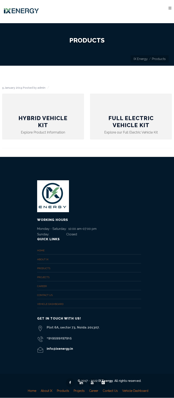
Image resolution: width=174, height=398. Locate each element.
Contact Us (45, 295)
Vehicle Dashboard (50, 304)
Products (43, 268)
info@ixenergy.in (60, 349)
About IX (43, 259)
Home (41, 250)
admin (41, 87)
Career (42, 286)
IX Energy (141, 59)
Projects (43, 277)
